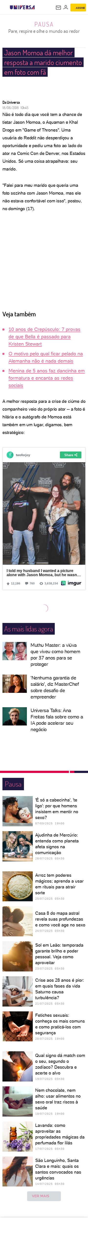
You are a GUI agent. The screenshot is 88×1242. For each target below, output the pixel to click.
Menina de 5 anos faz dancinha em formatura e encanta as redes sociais (47, 378)
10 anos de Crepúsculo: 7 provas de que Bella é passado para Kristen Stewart (44, 336)
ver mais (40, 1196)
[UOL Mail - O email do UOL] (58, 7)
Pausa (44, 24)
